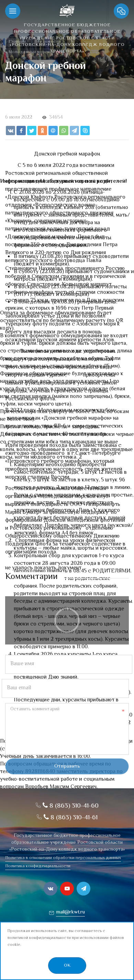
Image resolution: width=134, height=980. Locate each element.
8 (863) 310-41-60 (73, 806)
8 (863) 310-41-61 (73, 818)
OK (67, 965)
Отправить (67, 766)
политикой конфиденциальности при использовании (58, 938)
